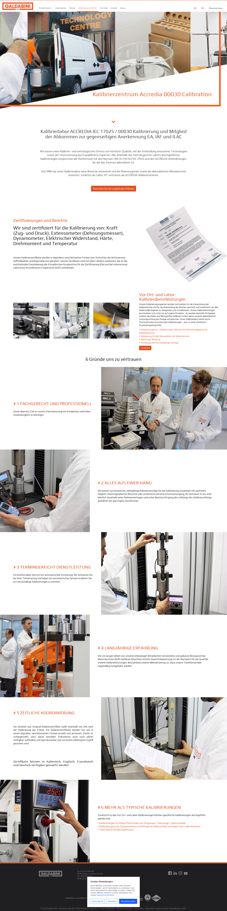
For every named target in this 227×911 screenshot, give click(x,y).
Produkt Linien (45, 8)
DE (202, 8)
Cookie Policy (149, 909)
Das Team (104, 8)
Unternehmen (60, 8)
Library (122, 8)
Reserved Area (215, 8)
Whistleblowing (174, 909)
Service (72, 8)
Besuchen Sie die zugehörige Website (113, 188)
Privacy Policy (139, 909)
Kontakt (114, 8)
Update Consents (162, 909)
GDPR (184, 909)
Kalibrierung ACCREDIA (87, 8)
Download (145, 348)
